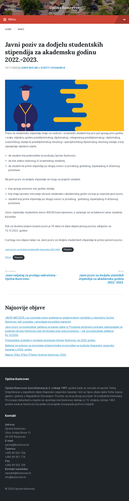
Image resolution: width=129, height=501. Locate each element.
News (21, 29)
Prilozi (8, 257)
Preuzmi (68, 249)
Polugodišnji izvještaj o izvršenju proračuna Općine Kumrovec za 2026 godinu (50, 340)
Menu (12, 19)
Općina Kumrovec (65, 7)
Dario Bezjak (29, 67)
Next (121, 271)
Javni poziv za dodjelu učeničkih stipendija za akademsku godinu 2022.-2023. (101, 279)
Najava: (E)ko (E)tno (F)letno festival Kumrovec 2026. (36, 354)
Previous (10, 271)
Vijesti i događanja (53, 67)
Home (8, 29)
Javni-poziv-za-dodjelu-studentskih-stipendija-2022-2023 (32, 249)
